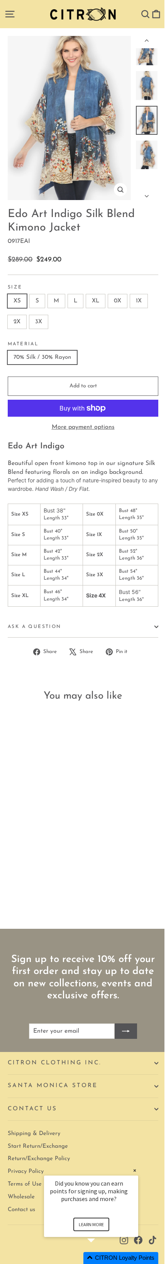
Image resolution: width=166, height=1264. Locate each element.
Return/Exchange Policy (39, 1159)
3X (38, 322)
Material (23, 344)
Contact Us (32, 1109)
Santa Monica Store (53, 1086)
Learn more (91, 1224)
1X (139, 301)
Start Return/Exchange (38, 1146)
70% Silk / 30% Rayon (42, 357)
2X (17, 322)
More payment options (83, 427)
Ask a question (34, 626)
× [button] (134, 1170)
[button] (100, 1258)
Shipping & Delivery (34, 1134)
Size (15, 287)
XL (95, 301)
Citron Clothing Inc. (55, 1063)
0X (117, 301)
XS (17, 301)
